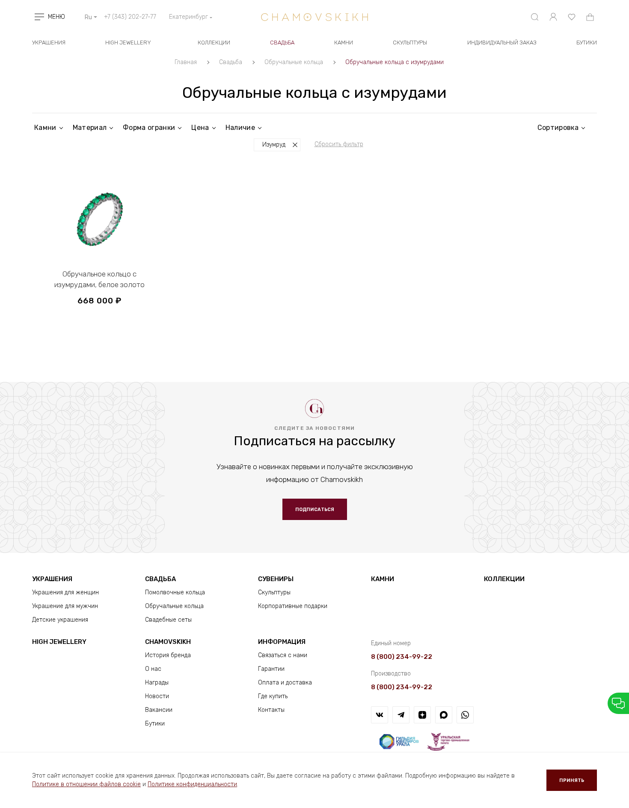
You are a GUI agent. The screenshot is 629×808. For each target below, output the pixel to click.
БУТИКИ (586, 42)
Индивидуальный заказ (502, 42)
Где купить (273, 696)
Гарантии (271, 669)
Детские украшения (60, 619)
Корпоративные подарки (292, 606)
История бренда (168, 655)
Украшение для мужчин (65, 606)
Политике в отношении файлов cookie (86, 784)
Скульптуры (410, 42)
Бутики (155, 723)
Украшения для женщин (65, 592)
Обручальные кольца (174, 606)
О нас (153, 669)
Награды (157, 682)
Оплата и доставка (285, 682)
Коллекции (214, 42)
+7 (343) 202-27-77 (130, 17)
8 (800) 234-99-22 (401, 657)
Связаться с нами (282, 655)
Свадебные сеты (168, 619)
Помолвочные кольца (175, 592)
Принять (571, 780)
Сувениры (276, 579)
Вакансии (158, 710)
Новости (157, 696)
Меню (56, 17)
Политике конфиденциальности (192, 784)
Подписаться (314, 509)
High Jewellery (128, 42)
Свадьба (282, 42)
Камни (343, 42)
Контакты (271, 710)
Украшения (48, 42)
